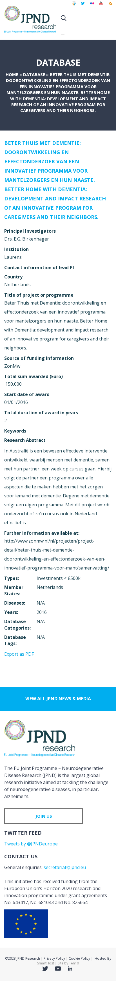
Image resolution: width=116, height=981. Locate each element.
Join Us (43, 816)
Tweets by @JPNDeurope (31, 844)
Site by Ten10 (68, 963)
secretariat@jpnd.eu (65, 867)
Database (34, 74)
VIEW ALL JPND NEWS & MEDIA (58, 699)
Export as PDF (19, 654)
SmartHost (45, 963)
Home (12, 74)
